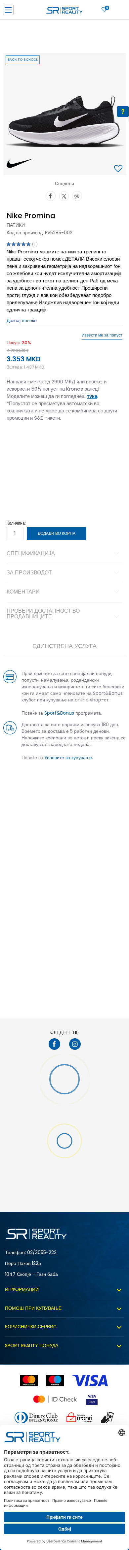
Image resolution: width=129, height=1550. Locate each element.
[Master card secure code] (55, 1399)
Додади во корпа (56, 533)
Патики (16, 225)
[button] (119, 169)
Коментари (23, 592)
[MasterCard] (29, 1380)
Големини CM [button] (72, 438)
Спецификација (31, 554)
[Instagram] (75, 1044)
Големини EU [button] (19, 438)
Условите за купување (68, 757)
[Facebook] (51, 195)
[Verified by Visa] (92, 1399)
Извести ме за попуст (102, 335)
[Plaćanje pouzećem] (107, 1417)
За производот (29, 573)
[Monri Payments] (79, 1417)
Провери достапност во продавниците (43, 614)
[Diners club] (36, 1417)
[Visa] (90, 1380)
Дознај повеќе (22, 320)
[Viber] (77, 195)
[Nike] (19, 163)
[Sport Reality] (64, 12)
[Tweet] (64, 195)
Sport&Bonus (59, 713)
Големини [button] (44, 438)
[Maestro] (55, 1380)
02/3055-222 (42, 1252)
